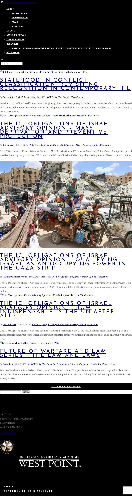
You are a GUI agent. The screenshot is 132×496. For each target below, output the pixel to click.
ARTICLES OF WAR (16, 35)
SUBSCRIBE (17, 27)
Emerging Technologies (58, 364)
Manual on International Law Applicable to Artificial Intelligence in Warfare (61, 48)
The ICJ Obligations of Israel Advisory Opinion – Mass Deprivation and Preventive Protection (56, 130)
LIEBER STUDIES (15, 40)
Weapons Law (108, 364)
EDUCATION (12, 53)
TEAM (15, 22)
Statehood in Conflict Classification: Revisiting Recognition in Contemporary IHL (65, 84)
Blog (60, 97)
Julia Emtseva (9, 324)
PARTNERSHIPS (20, 18)
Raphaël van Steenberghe (15, 276)
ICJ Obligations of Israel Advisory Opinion (79, 145)
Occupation (105, 145)
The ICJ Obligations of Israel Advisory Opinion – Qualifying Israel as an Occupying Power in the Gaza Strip (63, 262)
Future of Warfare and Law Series (85, 364)
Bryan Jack (8, 364)
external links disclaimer (28, 491)
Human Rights (52, 145)
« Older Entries (66, 387)
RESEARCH (12, 44)
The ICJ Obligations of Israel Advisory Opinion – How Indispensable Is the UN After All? (57, 310)
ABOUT (10, 9)
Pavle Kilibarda (23, 97)
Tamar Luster (9, 145)
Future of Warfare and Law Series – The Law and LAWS (53, 353)
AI (29, 364)
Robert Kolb (8, 97)
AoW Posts (52, 97)
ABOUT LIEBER (20, 13)
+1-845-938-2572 (8, 433)
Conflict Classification (73, 97)
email (9, 487)
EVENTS (10, 31)
